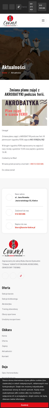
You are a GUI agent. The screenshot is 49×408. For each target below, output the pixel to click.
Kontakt (5, 356)
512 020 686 (42, 6)
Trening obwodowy (10, 309)
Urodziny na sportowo (11, 319)
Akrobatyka (6, 304)
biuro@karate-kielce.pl (25, 227)
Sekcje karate (7, 294)
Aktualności (7, 351)
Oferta (5, 341)
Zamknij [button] (24, 405)
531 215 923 (31, 6)
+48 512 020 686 (37, 164)
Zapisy (5, 346)
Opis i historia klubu (10, 373)
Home (4, 73)
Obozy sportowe (9, 314)
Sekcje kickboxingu (10, 299)
